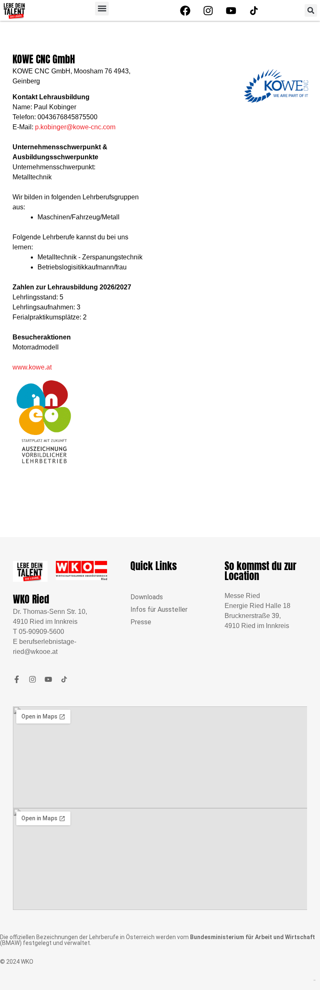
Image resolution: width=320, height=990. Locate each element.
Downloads (146, 597)
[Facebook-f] (16, 679)
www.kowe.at (32, 367)
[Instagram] (208, 10)
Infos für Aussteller (159, 609)
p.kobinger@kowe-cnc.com (75, 127)
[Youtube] (230, 10)
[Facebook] (185, 10)
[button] (102, 8)
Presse (140, 622)
